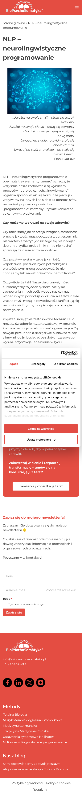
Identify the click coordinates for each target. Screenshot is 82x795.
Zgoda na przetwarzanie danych (26, 604)
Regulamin (41, 789)
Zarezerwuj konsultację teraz (41, 486)
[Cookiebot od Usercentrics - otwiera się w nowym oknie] (61, 353)
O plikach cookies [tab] (66, 363)
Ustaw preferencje (39, 439)
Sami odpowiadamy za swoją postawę (31, 764)
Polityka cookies (58, 783)
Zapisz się (14, 612)
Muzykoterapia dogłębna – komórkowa (32, 720)
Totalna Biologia (15, 714)
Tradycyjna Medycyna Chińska (26, 731)
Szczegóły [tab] (38, 363)
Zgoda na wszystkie (41, 428)
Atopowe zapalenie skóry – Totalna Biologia (35, 769)
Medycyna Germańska (20, 725)
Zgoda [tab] (14, 363)
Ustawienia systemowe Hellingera (29, 737)
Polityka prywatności (27, 783)
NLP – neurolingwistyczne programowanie (35, 742)
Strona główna (14, 23)
